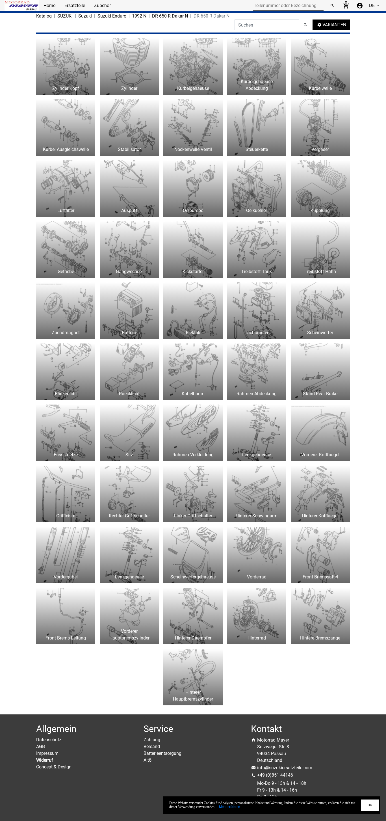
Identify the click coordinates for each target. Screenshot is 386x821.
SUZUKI (65, 16)
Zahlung (152, 739)
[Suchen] (332, 6)
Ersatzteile (74, 5)
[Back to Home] (22, 5)
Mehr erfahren (229, 807)
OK (370, 805)
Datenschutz (48, 739)
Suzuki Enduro (111, 16)
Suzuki (85, 16)
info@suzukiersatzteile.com (284, 767)
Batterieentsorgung (162, 753)
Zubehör (102, 5)
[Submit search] (305, 25)
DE (372, 5)
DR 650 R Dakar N (170, 16)
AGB (40, 746)
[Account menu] (360, 6)
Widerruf (44, 760)
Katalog (44, 16)
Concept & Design (53, 767)
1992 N (139, 16)
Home (49, 5)
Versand (152, 746)
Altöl (148, 760)
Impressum (47, 753)
